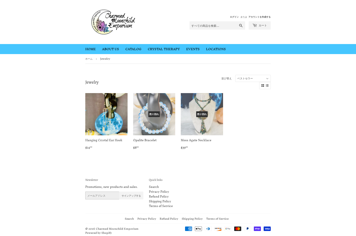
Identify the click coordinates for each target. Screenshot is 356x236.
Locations (216, 49)
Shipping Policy (160, 201)
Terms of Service (161, 206)
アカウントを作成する (259, 17)
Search (154, 186)
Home (90, 49)
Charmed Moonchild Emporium (117, 229)
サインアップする (131, 196)
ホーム (89, 59)
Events (193, 49)
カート (262, 25)
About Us (110, 49)
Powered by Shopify (98, 233)
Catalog (133, 49)
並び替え (226, 78)
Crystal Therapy (164, 49)
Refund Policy (159, 196)
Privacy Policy (159, 191)
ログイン (234, 17)
